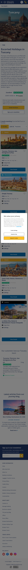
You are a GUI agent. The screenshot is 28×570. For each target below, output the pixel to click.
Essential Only (14, 234)
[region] (14, 228)
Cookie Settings (14, 230)
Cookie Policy (18, 226)
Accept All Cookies (14, 238)
